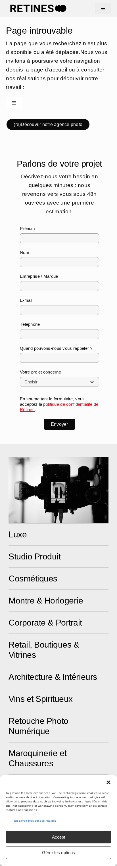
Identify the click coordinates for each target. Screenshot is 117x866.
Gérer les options (58, 852)
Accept (58, 837)
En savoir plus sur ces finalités (35, 820)
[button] (108, 782)
